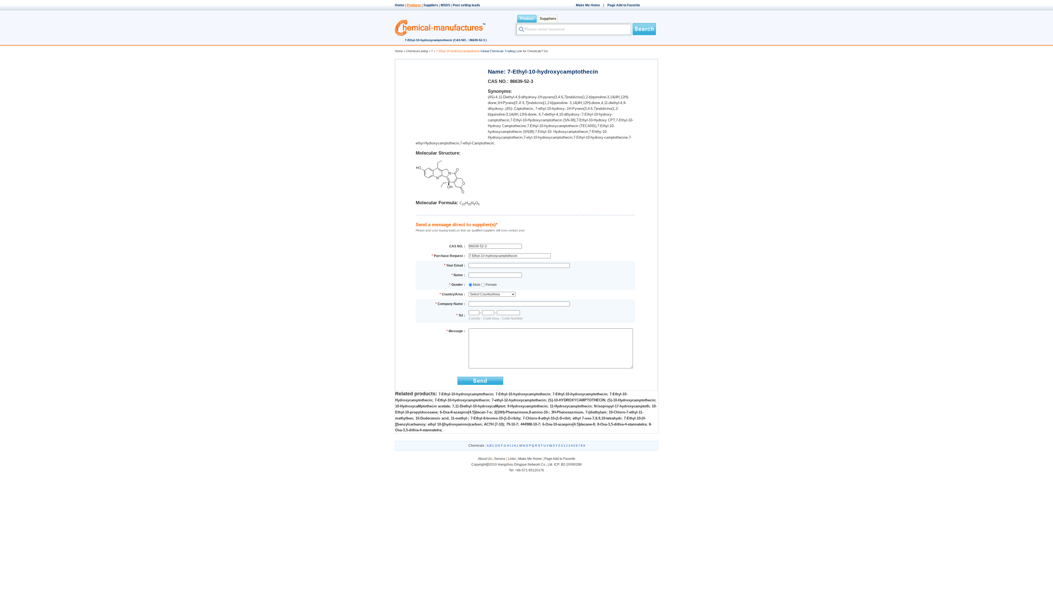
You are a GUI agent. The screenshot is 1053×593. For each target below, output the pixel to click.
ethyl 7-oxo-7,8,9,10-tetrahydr (597, 418)
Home (399, 5)
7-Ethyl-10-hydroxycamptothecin (465, 394)
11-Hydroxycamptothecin (570, 406)
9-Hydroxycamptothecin (527, 406)
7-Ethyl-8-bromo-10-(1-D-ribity (495, 418)
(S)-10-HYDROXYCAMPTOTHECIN (576, 400)
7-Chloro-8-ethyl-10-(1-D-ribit (546, 418)
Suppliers (430, 5)
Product (527, 18)
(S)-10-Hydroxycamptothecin (631, 400)
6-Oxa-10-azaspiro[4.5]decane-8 (568, 424)
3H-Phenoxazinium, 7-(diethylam (578, 412)
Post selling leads (466, 5)
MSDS (445, 5)
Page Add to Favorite (623, 5)
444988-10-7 (530, 424)
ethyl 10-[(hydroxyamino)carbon (455, 424)
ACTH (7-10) (494, 424)
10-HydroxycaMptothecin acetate (422, 406)
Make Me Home (588, 5)
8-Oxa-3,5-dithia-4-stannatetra (621, 424)
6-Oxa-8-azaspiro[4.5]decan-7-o (466, 412)
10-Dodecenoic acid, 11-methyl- (441, 418)
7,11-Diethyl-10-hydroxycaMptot (478, 406)
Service (499, 459)
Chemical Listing (417, 51)
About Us (485, 459)
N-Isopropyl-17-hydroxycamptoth (621, 406)
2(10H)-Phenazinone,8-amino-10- (521, 412)
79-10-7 (512, 424)
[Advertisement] (441, 97)
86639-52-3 (521, 81)
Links (512, 459)
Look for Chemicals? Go (532, 51)
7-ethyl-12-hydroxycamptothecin (519, 400)
